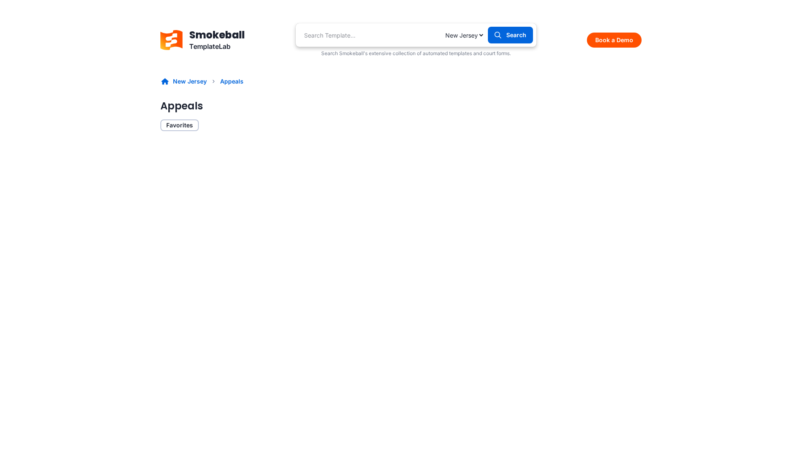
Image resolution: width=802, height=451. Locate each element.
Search (516, 34)
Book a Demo (614, 39)
